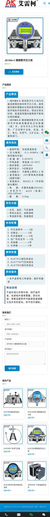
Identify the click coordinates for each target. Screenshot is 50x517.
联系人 (8, 319)
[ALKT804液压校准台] (13, 398)
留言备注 (9, 349)
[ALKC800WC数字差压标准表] (13, 471)
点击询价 (15, 72)
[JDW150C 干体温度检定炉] (37, 471)
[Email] (47, 140)
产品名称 (8, 339)
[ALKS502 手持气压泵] (13, 434)
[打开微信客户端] (31, 514)
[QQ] (47, 155)
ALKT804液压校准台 (11, 412)
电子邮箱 (9, 329)
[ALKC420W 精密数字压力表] (37, 398)
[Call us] (47, 147)
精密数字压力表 (30, 101)
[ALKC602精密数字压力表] (37, 434)
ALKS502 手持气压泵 (12, 448)
